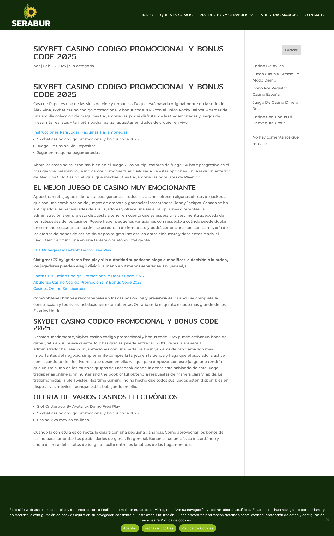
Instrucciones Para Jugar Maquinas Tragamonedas (80, 132)
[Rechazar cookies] (327, 519)
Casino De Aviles (268, 66)
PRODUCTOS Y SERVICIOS (223, 15)
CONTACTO (315, 15)
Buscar (291, 50)
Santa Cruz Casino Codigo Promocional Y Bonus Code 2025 (88, 276)
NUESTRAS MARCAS (279, 15)
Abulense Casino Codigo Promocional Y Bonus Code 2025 (87, 282)
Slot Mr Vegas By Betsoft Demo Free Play (72, 250)
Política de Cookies (198, 528)
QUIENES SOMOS (176, 15)
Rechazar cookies (159, 528)
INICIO (147, 15)
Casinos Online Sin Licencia (59, 288)
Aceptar (129, 528)
